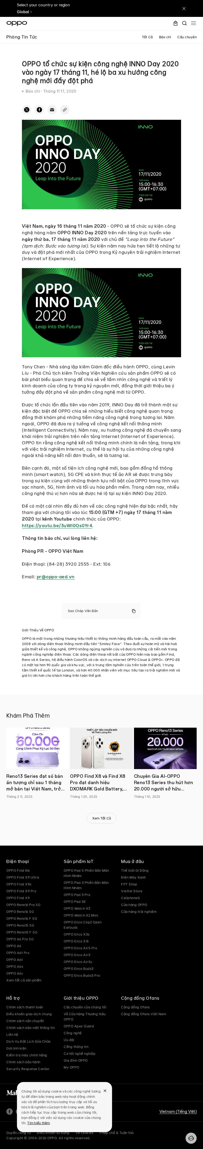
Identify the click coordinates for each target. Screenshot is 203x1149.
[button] (191, 1138)
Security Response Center (27, 1069)
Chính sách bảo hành (23, 1062)
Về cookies (84, 1132)
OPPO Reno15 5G (20, 925)
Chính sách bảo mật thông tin (30, 1027)
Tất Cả (147, 37)
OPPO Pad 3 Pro (77, 895)
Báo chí (165, 37)
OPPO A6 (13, 946)
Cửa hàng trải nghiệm (138, 911)
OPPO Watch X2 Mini (81, 915)
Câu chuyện (187, 37)
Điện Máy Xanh (133, 877)
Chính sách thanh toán (24, 1007)
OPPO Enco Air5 (77, 955)
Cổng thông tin (76, 1046)
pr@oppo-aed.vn (56, 576)
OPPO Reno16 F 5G (21, 918)
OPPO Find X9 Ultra (22, 877)
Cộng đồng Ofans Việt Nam (143, 1014)
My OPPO (71, 1067)
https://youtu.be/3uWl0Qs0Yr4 (57, 525)
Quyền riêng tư (18, 1132)
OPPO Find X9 (18, 898)
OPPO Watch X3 (77, 908)
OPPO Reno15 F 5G (21, 932)
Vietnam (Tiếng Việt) (178, 1111)
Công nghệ (73, 1033)
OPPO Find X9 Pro (21, 891)
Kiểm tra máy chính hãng (26, 1055)
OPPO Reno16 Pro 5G (23, 905)
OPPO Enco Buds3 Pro (82, 975)
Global (23, 11)
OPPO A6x (14, 966)
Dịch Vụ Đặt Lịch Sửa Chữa (28, 1041)
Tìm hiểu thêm (38, 1123)
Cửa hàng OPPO (134, 905)
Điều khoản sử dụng (53, 1132)
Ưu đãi (69, 1040)
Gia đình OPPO (76, 1060)
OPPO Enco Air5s (78, 962)
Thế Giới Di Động (135, 870)
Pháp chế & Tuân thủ (117, 1132)
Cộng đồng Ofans (135, 1007)
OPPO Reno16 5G (20, 911)
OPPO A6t (14, 959)
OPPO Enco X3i (76, 941)
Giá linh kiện (16, 1048)
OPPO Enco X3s (77, 934)
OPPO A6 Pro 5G (20, 939)
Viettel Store (131, 891)
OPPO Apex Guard (79, 1026)
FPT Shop (129, 884)
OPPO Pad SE (75, 901)
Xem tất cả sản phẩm (23, 980)
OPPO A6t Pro (17, 953)
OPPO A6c (14, 973)
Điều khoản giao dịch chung (29, 1014)
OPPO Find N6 (18, 870)
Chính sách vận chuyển (25, 1021)
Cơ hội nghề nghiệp (79, 1053)
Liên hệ (12, 1034)
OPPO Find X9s (18, 884)
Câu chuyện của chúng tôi (85, 1007)
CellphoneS (130, 898)
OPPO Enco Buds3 (79, 968)
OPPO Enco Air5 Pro (80, 948)
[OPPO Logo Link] (16, 23)
